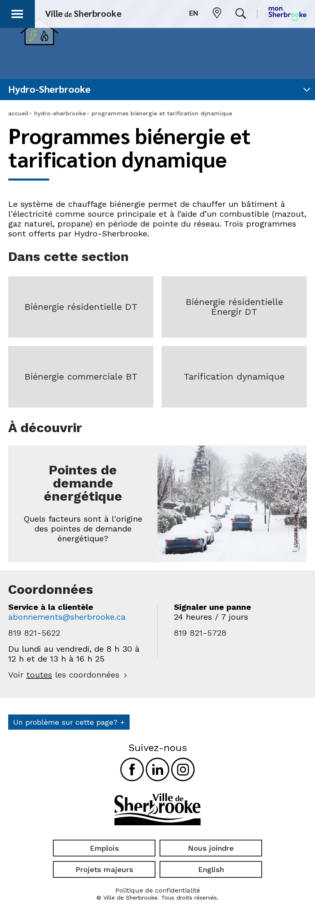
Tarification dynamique (234, 376)
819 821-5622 (34, 633)
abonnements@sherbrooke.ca (67, 617)
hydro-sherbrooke (60, 113)
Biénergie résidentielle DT (81, 307)
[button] (17, 12)
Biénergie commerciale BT (81, 376)
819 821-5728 (200, 633)
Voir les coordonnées (63, 675)
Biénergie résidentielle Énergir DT (234, 307)
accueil (18, 113)
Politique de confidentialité (157, 890)
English (211, 869)
